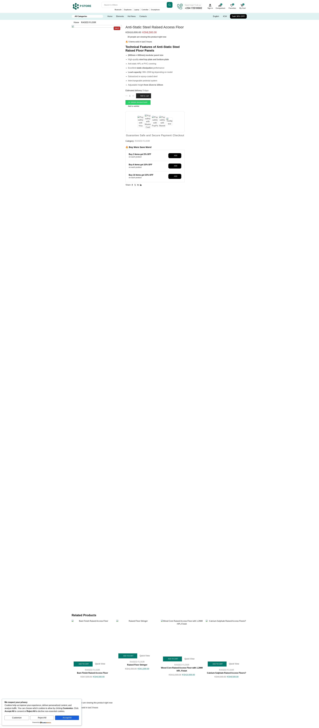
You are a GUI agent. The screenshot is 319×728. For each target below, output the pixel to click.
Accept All (67, 718)
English (216, 16)
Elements (120, 16)
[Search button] (169, 5)
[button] (138, 102)
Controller (145, 10)
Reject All (42, 718)
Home (109, 16)
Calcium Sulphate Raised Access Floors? (226, 673)
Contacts (143, 16)
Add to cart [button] (84, 664)
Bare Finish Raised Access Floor (92, 673)
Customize (17, 718)
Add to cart (144, 96)
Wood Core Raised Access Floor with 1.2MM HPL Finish (182, 669)
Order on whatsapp (139, 102)
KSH (225, 16)
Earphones (128, 10)
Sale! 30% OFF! (238, 16)
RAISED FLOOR (88, 22)
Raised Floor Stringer (137, 665)
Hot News (132, 16)
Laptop (136, 10)
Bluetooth (118, 10)
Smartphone (155, 10)
